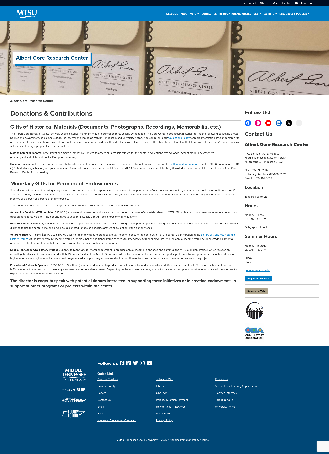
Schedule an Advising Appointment (236, 386)
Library (160, 386)
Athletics (264, 3)
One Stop (161, 393)
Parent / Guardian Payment (172, 400)
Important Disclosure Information (116, 420)
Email (100, 406)
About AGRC (189, 14)
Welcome (172, 14)
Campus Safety (106, 386)
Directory (286, 3)
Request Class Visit (258, 278)
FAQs (100, 413)
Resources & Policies (293, 14)
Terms (205, 440)
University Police (225, 406)
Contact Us (209, 14)
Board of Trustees (107, 379)
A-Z (275, 3)
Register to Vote (256, 291)
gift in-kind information (184, 164)
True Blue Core (224, 400)
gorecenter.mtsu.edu (257, 270)
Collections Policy (179, 138)
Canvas (101, 393)
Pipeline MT (163, 413)
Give (304, 3)
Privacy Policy (164, 420)
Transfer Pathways (226, 393)
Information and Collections (239, 14)
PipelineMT (249, 3)
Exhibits (269, 14)
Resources (221, 379)
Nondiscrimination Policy (184, 440)
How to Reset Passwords (170, 406)
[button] (311, 3)
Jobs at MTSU (164, 379)
